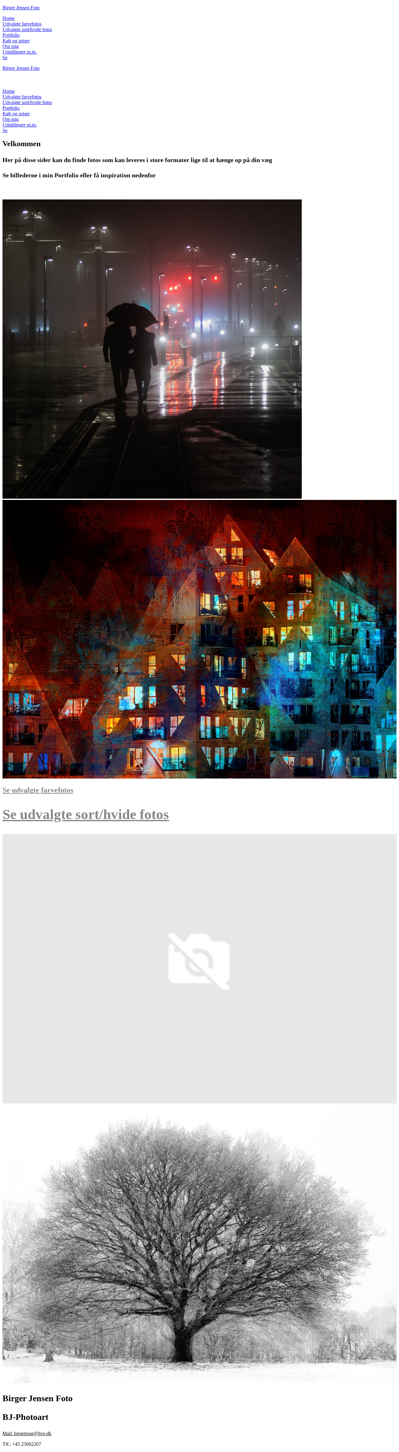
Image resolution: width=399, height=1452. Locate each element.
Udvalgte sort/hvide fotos (27, 29)
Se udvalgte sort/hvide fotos (85, 814)
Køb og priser (16, 40)
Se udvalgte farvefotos (37, 790)
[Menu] (8, 82)
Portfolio (11, 35)
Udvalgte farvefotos (21, 23)
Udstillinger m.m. (19, 52)
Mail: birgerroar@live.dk (26, 1433)
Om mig (10, 46)
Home (8, 18)
